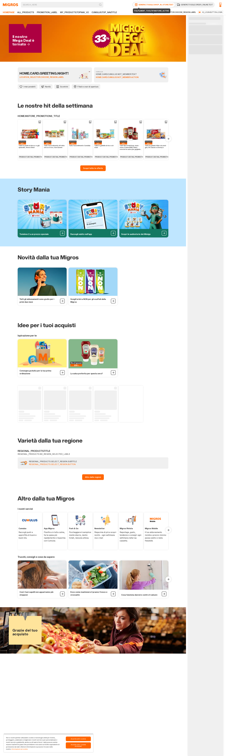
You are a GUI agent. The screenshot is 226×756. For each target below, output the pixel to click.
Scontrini (64, 86)
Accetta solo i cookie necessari (78, 745)
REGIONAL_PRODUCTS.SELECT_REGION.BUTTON (52, 464)
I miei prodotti (29, 86)
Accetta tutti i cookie (78, 739)
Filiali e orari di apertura (87, 86)
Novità (48, 86)
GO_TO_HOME (10, 5)
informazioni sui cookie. (19, 749)
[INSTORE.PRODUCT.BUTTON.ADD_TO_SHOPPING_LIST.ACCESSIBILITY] (39, 122)
